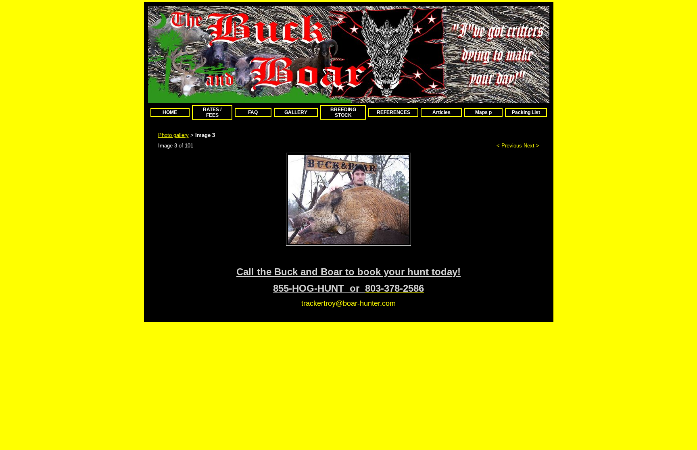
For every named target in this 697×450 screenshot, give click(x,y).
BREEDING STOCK (343, 112)
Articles (441, 112)
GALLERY (295, 112)
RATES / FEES (212, 112)
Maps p (483, 112)
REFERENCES (393, 112)
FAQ (253, 112)
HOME (170, 112)
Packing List (526, 112)
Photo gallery (173, 135)
